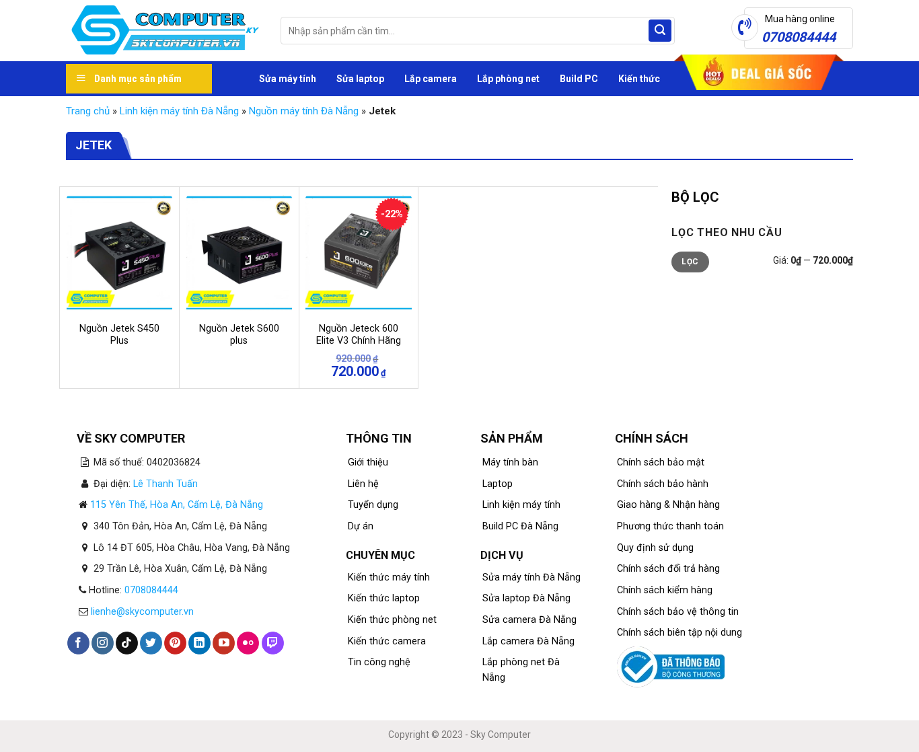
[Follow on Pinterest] (175, 643)
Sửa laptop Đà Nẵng (526, 598)
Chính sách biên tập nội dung (679, 632)
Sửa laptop (360, 78)
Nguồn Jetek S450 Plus (119, 335)
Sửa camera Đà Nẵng (529, 620)
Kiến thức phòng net (392, 620)
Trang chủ (88, 111)
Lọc (690, 261)
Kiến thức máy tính (389, 577)
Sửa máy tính (287, 78)
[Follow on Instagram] (102, 643)
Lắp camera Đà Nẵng (528, 641)
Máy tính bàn (510, 462)
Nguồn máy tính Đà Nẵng (304, 111)
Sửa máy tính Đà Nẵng (531, 577)
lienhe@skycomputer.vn (142, 611)
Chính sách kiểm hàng (664, 590)
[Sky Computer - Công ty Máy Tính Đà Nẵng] (163, 31)
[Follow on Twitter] (151, 643)
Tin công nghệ (379, 662)
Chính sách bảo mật (660, 462)
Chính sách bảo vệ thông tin (678, 611)
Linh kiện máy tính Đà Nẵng (179, 111)
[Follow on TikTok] (127, 643)
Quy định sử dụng (655, 548)
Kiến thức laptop (384, 598)
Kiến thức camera (387, 641)
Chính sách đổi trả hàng (668, 568)
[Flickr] (248, 643)
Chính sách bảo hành (662, 484)
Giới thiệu (368, 462)
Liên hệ (363, 484)
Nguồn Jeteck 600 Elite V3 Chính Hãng (358, 335)
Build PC (579, 78)
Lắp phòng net (508, 78)
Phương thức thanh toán (670, 526)
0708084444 (151, 590)
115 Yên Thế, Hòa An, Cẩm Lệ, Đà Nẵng (176, 505)
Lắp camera (430, 78)
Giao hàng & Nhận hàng (668, 505)
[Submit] (660, 31)
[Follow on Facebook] (78, 643)
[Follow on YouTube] (224, 643)
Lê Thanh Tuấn (165, 484)
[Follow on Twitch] (273, 643)
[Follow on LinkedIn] (199, 643)
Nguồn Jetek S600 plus (239, 335)
